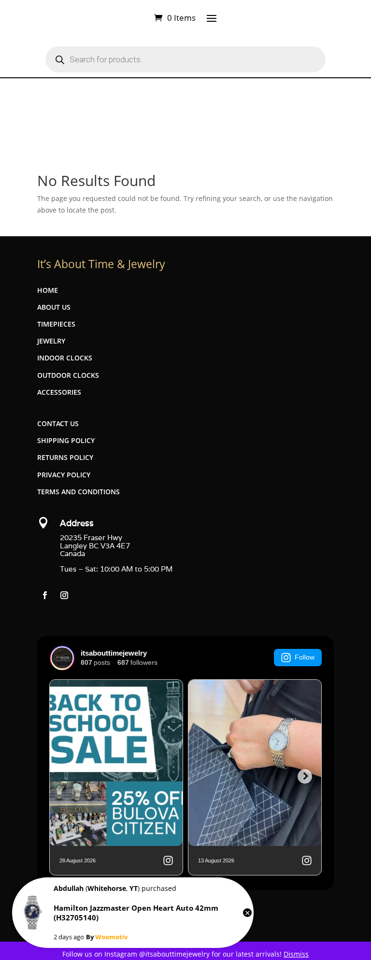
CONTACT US (58, 423)
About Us (54, 307)
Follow (304, 657)
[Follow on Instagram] (64, 595)
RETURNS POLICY (65, 457)
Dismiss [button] (296, 954)
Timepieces (56, 324)
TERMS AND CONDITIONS (78, 491)
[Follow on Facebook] (45, 595)
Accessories (59, 392)
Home (47, 290)
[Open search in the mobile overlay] (185, 59)
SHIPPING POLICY (66, 440)
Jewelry (51, 340)
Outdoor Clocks (68, 375)
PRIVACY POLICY (63, 474)
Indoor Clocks (64, 357)
